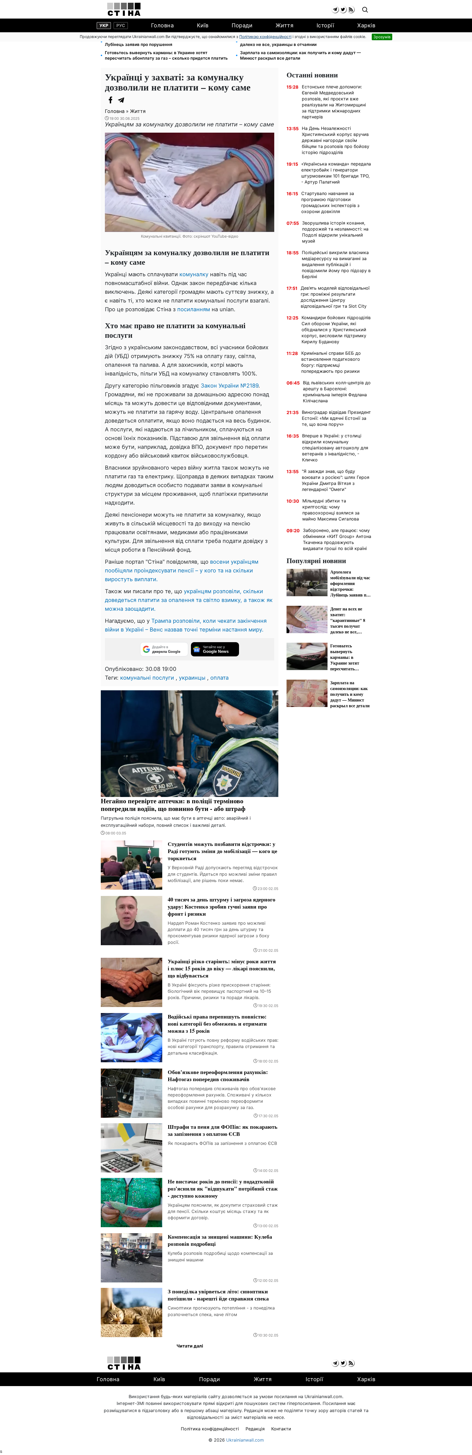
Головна (162, 25)
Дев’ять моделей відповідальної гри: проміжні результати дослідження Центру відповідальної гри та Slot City (335, 297)
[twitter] (343, 9)
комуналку (194, 274)
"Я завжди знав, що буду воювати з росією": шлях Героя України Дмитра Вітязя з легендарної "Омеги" (335, 480)
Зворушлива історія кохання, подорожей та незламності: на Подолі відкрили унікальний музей (335, 232)
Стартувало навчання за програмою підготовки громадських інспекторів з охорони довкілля (330, 202)
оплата (219, 677)
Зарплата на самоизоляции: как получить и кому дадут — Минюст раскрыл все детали (300, 55)
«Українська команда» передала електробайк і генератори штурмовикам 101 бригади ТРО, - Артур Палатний (336, 173)
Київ (203, 25)
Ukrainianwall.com (245, 1440)
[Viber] (132, 100)
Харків (366, 25)
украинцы (192, 677)
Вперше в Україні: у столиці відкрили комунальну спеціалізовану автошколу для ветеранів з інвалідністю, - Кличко (335, 447)
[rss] (350, 9)
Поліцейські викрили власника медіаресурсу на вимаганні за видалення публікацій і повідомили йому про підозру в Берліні (336, 264)
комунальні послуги (147, 677)
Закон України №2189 (229, 385)
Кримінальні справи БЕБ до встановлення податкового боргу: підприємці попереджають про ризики (331, 362)
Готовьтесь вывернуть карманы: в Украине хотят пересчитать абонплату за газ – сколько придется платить (166, 55)
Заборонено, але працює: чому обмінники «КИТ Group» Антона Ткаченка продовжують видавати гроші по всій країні (337, 539)
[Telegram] (121, 100)
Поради (242, 25)
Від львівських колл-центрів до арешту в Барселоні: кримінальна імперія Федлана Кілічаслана (337, 391)
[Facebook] (110, 100)
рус (120, 25)
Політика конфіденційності (210, 1428)
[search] (365, 10)
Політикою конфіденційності (265, 36)
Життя (285, 25)
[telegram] (335, 9)
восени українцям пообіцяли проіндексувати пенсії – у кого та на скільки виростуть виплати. (181, 570)
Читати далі (189, 1346)
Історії (325, 25)
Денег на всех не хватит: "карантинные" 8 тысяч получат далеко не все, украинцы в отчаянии (299, 41)
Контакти (281, 1428)
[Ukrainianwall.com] (124, 9)
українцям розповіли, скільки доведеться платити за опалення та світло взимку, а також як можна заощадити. (189, 600)
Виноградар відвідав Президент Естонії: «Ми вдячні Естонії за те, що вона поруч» (336, 418)
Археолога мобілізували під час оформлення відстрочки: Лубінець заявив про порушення (164, 41)
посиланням (194, 309)
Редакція (255, 1428)
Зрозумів (382, 36)
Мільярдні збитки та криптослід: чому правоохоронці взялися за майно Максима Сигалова (330, 510)
